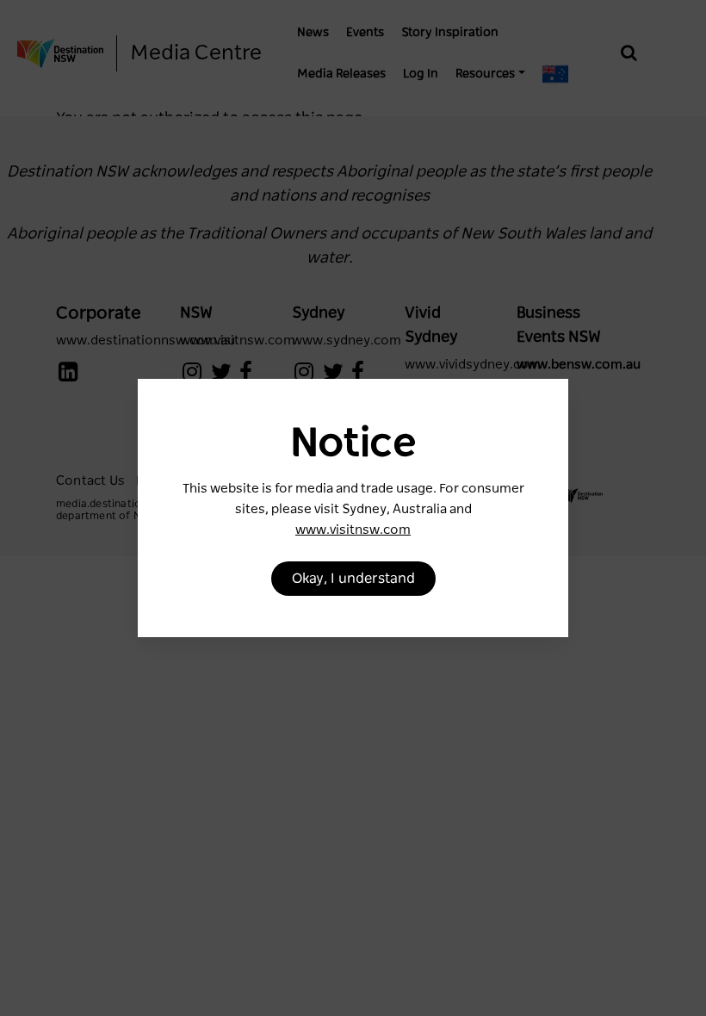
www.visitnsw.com (353, 529)
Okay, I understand (353, 578)
